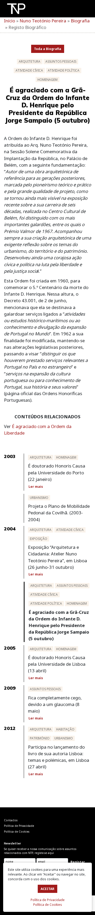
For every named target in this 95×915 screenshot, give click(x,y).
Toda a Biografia (47, 49)
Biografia (80, 21)
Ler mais (35, 486)
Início (9, 21)
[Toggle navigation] (82, 10)
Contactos (10, 820)
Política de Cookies (47, 904)
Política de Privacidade (48, 900)
